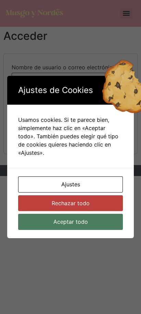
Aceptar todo (70, 221)
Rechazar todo (71, 203)
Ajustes (70, 184)
